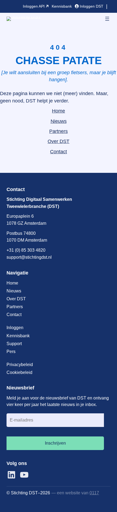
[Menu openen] (107, 18)
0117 (94, 492)
